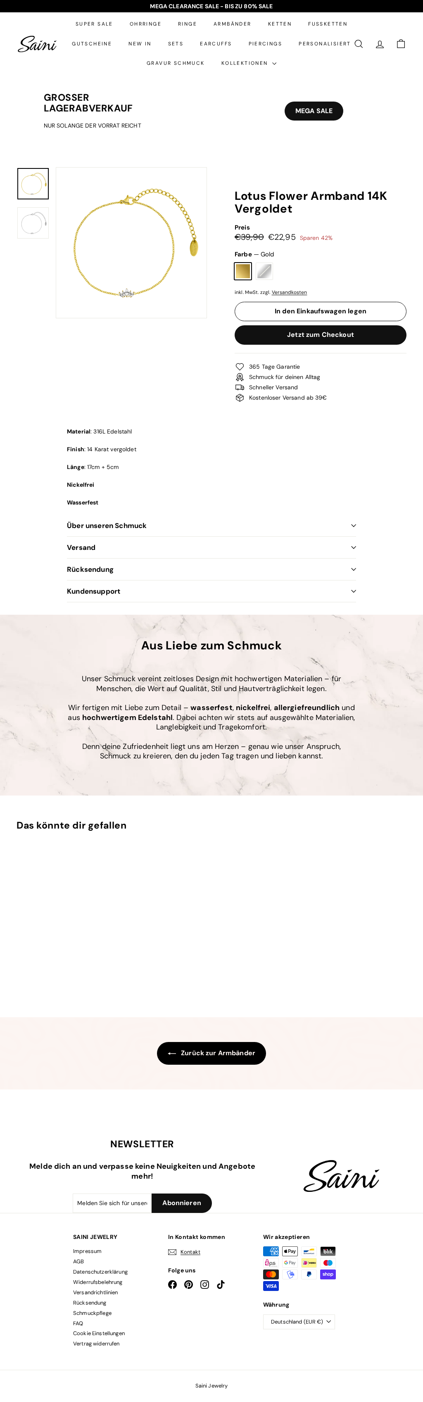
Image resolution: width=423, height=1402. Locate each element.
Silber (264, 271)
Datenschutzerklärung (100, 1271)
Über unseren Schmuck (107, 525)
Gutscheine (92, 43)
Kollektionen (245, 63)
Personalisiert (325, 43)
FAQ (78, 1323)
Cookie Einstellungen (99, 1333)
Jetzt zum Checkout (320, 334)
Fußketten (327, 24)
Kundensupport (93, 591)
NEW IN (139, 43)
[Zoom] (131, 243)
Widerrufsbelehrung (98, 1282)
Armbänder (233, 24)
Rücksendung (90, 569)
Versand (81, 547)
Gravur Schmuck (176, 63)
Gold (243, 271)
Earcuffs (216, 43)
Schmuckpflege (92, 1313)
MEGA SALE (314, 111)
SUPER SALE (94, 24)
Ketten (280, 24)
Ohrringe (146, 24)
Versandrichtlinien (95, 1292)
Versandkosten (289, 292)
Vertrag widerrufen (96, 1343)
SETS (176, 43)
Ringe (187, 24)
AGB (78, 1261)
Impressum (87, 1251)
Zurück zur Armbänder (217, 1053)
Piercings (266, 43)
